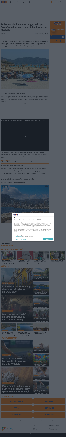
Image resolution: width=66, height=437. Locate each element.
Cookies (20, 236)
